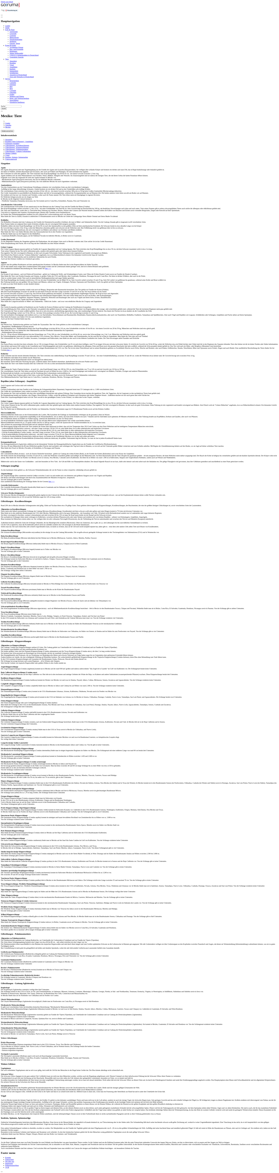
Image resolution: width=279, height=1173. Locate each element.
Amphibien (13, 67)
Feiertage (13, 85)
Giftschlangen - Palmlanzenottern (16, 149)
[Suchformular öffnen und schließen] (2, 111)
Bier (11, 87)
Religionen (13, 51)
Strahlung (13, 41)
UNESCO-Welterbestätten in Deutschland (24, 55)
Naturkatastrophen (16, 39)
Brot (11, 89)
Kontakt (8, 1157)
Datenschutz (9, 1159)
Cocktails (13, 90)
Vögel (12, 65)
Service (7, 79)
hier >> (9, 350)
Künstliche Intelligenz (17, 102)
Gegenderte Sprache (17, 57)
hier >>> (48, 268)
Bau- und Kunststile (16, 49)
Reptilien (13, 63)
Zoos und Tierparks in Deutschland (22, 77)
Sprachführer (14, 100)
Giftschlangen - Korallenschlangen (17, 145)
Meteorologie (14, 37)
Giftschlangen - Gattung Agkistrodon (18, 151)
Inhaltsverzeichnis (7, 131)
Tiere (7, 59)
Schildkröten (14, 73)
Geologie (13, 36)
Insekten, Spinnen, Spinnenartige (16, 157)
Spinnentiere (14, 71)
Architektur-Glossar (16, 47)
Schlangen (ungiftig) (12, 143)
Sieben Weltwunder (16, 53)
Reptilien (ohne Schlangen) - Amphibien (19, 141)
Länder (7, 26)
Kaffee (12, 94)
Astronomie (14, 32)
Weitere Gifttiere (11, 153)
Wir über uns (9, 1161)
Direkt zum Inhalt (7, 2)
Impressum (9, 1163)
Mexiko (8, 127)
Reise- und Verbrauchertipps (19, 98)
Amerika (8, 125)
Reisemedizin (14, 81)
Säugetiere (13, 61)
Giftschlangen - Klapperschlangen (17, 147)
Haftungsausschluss (12, 1165)
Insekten (12, 69)
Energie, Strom (15, 43)
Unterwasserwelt (11, 159)
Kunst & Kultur (10, 45)
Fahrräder (13, 92)
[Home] (10, 7)
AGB (7, 1167)
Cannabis (13, 83)
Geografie (13, 34)
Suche (3, 106)
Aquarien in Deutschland (18, 75)
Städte (7, 28)
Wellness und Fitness (17, 96)
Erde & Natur (10, 30)
